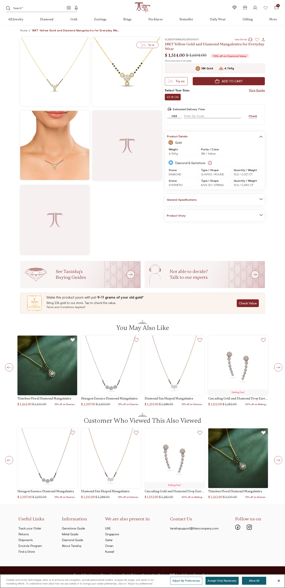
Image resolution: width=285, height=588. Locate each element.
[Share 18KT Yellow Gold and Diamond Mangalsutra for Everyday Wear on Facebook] (234, 31)
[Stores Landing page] (245, 7)
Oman (109, 546)
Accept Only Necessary (222, 580)
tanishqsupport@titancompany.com (194, 528)
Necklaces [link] (155, 19)
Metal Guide (70, 534)
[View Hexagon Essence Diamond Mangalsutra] (111, 365)
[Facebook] (237, 527)
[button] (253, 31)
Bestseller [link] (186, 19)
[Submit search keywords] (8, 8)
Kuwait (109, 552)
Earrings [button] (100, 19)
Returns (23, 534)
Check (253, 116)
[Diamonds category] (234, 7)
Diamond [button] (47, 19)
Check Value (248, 303)
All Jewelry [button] (15, 19)
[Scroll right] (277, 367)
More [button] (273, 19)
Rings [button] (127, 19)
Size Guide (257, 90)
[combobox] (39, 8)
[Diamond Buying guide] (210, 163)
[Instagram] (249, 527)
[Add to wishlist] (73, 340)
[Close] (279, 580)
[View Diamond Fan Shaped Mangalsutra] (174, 365)
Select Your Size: (177, 90)
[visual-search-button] (69, 7)
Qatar (109, 540)
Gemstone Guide (73, 528)
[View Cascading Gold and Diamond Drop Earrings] (238, 365)
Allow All (254, 580)
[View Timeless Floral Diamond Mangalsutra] (47, 365)
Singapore (112, 534)
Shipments (25, 540)
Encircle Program (30, 546)
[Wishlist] (265, 7)
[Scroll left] (8, 367)
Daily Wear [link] (218, 19)
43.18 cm (173, 97)
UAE (108, 528)
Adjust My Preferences (186, 580)
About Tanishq (71, 546)
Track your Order (29, 528)
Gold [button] (73, 19)
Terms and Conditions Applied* (66, 307)
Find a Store (26, 552)
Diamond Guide (72, 540)
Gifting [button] (248, 19)
